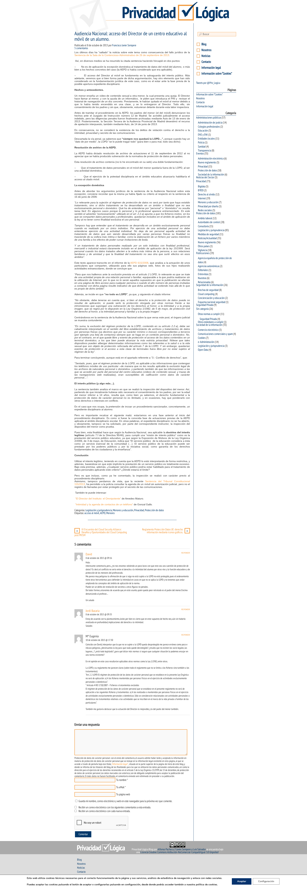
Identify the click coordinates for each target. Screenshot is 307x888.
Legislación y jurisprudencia (98, 510)
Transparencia (204, 150)
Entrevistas (203, 274)
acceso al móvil (91, 513)
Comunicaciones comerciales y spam (215, 334)
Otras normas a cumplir (209, 314)
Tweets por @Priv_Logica (208, 83)
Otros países (203, 246)
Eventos (200, 153)
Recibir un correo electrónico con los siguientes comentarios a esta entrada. (115, 807)
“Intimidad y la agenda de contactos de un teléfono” (104, 504)
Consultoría (203, 226)
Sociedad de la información (211, 174)
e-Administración (206, 342)
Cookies (201, 337)
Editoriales (203, 270)
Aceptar (241, 881)
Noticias (205, 56)
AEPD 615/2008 (139, 262)
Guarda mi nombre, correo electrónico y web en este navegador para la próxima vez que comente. (125, 801)
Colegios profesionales (209, 126)
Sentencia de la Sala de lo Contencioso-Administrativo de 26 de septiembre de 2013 (121, 55)
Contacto (206, 62)
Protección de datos (154, 510)
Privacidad (139, 510)
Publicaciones (202, 253)
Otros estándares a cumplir (210, 322)
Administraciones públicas (208, 117)
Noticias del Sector (205, 177)
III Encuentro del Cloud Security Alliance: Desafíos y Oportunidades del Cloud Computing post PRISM (100, 532)
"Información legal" (120, 764)
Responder (185, 553)
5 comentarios (81, 48)
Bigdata (201, 186)
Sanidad (202, 146)
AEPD (102, 513)
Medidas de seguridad (208, 234)
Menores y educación (123, 510)
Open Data (203, 349)
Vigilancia (202, 250)
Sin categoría (202, 308)
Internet (202, 198)
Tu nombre (121, 780)
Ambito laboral (205, 218)
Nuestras (202, 278)
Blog (203, 44)
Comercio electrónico (208, 329)
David (89, 554)
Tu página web (123, 794)
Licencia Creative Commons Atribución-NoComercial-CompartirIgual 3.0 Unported (179, 852)
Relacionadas (204, 282)
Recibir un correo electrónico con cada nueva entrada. (104, 811)
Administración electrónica (210, 158)
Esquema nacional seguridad (211, 302)
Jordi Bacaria (92, 611)
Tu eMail (120, 787)
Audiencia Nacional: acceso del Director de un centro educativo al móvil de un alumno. (130, 36)
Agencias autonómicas (208, 266)
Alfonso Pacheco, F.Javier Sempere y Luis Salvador (182, 849)
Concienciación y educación (211, 298)
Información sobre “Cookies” (216, 73)
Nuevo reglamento (207, 162)
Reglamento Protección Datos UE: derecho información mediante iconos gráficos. (165, 531)
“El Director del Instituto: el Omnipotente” (98, 498)
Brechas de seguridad (208, 290)
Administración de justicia (210, 122)
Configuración (266, 881)
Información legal (211, 68)
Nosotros (206, 50)
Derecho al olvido (206, 194)
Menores (110, 513)
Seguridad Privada (204, 305)
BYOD (200, 190)
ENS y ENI (203, 134)
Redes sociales (205, 210)
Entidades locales (206, 138)
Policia (201, 142)
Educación (203, 130)
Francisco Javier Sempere (124, 45)
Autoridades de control (209, 222)
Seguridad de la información (209, 285)
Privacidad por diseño (208, 206)
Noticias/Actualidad (207, 238)
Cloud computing (206, 294)
